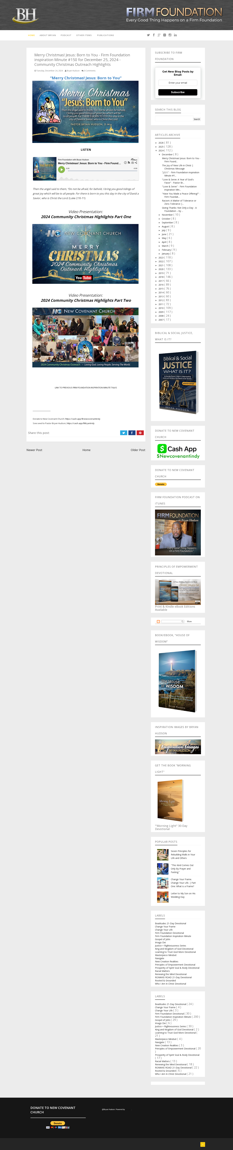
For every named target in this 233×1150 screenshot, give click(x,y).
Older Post (138, 450)
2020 (161, 269)
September (168, 222)
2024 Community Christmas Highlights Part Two (86, 300)
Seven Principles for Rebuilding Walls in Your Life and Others (183, 855)
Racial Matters (162, 970)
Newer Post (34, 450)
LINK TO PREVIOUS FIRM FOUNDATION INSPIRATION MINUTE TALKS (86, 387)
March (165, 245)
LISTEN (86, 150)
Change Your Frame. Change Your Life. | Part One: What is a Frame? (183, 883)
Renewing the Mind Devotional (171, 974)
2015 (161, 288)
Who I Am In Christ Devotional (170, 983)
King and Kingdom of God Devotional (174, 948)
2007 (161, 319)
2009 (161, 311)
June (164, 234)
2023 (161, 257)
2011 (161, 304)
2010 (161, 308)
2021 (161, 265)
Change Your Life (164, 929)
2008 (161, 315)
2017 (161, 280)
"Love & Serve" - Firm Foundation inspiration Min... (179, 188)
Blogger (128, 1109)
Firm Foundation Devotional (169, 932)
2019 (161, 273)
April (164, 242)
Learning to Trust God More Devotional (175, 951)
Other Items (84, 35)
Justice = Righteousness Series (170, 945)
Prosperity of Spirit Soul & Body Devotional (177, 967)
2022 (161, 261)
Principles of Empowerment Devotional (175, 964)
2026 (161, 142)
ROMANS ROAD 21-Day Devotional (173, 977)
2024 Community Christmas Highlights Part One (86, 216)
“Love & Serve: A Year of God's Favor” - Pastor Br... (178, 181)
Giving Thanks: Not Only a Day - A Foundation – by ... (179, 209)
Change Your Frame (165, 926)
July (164, 230)
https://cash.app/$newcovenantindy (82, 418)
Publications (105, 35)
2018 (161, 276)
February (167, 249)
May (164, 238)
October (166, 218)
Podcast (66, 35)
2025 (161, 146)
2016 (161, 284)
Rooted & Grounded (165, 980)
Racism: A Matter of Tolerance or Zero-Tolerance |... (179, 202)
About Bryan (48, 35)
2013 (161, 296)
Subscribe (178, 92)
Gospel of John (162, 939)
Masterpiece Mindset (166, 955)
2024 (161, 150)
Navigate (159, 958)
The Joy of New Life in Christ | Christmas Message (177, 167)
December (167, 154)
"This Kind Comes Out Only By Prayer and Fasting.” (182, 869)
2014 (161, 292)
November (167, 214)
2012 (161, 300)
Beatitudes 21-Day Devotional (170, 923)
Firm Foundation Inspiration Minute (173, 936)
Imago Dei (160, 942)
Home (31, 35)
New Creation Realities (166, 961)
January (166, 253)
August (166, 226)
